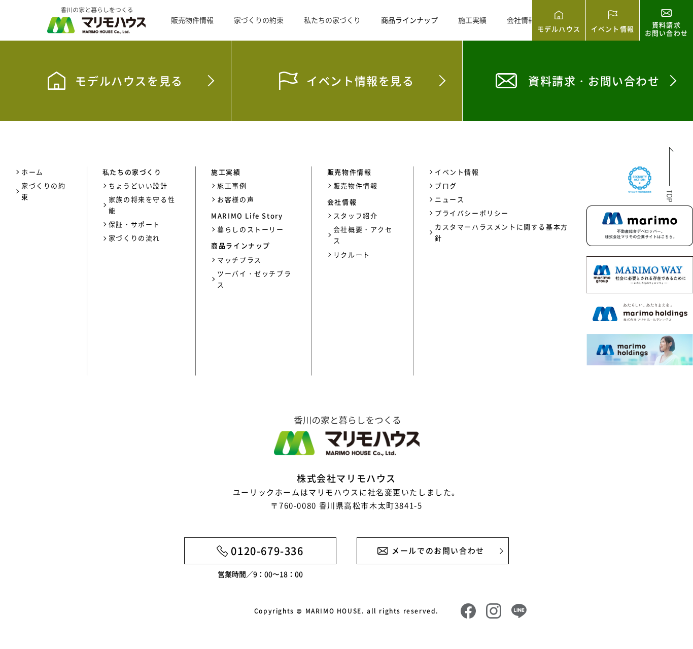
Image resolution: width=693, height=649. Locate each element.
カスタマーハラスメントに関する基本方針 (501, 232)
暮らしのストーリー (250, 229)
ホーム (32, 172)
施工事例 (232, 185)
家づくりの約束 (259, 20)
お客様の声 (235, 199)
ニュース (449, 199)
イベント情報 (457, 172)
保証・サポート (134, 224)
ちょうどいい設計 (138, 185)
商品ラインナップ (409, 20)
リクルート (351, 254)
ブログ (446, 185)
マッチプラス (239, 259)
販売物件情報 (192, 20)
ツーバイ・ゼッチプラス (254, 278)
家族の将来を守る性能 (142, 204)
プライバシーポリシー (472, 213)
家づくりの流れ (134, 238)
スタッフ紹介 (355, 215)
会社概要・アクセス (363, 234)
